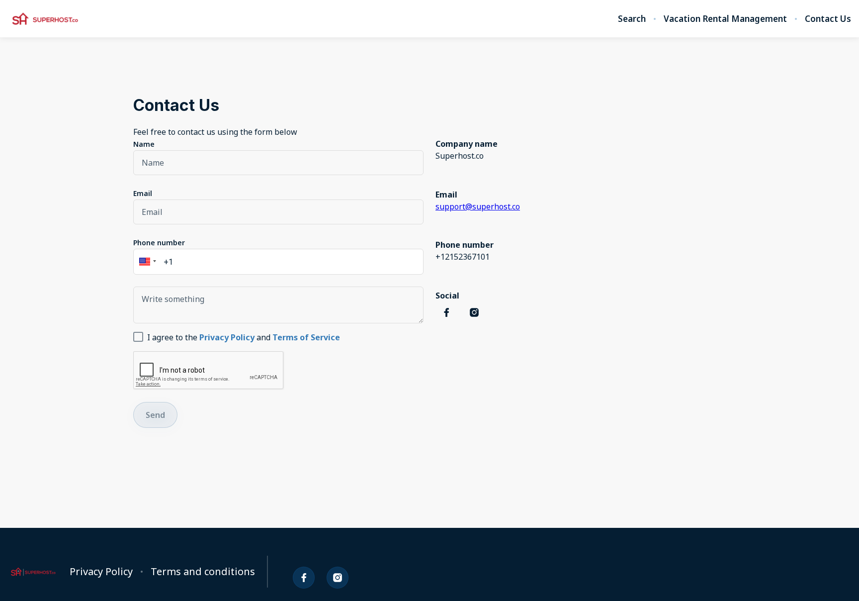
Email (142, 193)
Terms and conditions (203, 572)
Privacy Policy (101, 572)
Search (632, 19)
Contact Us (828, 19)
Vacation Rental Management (725, 19)
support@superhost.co (477, 206)
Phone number (159, 242)
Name (144, 144)
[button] (146, 262)
